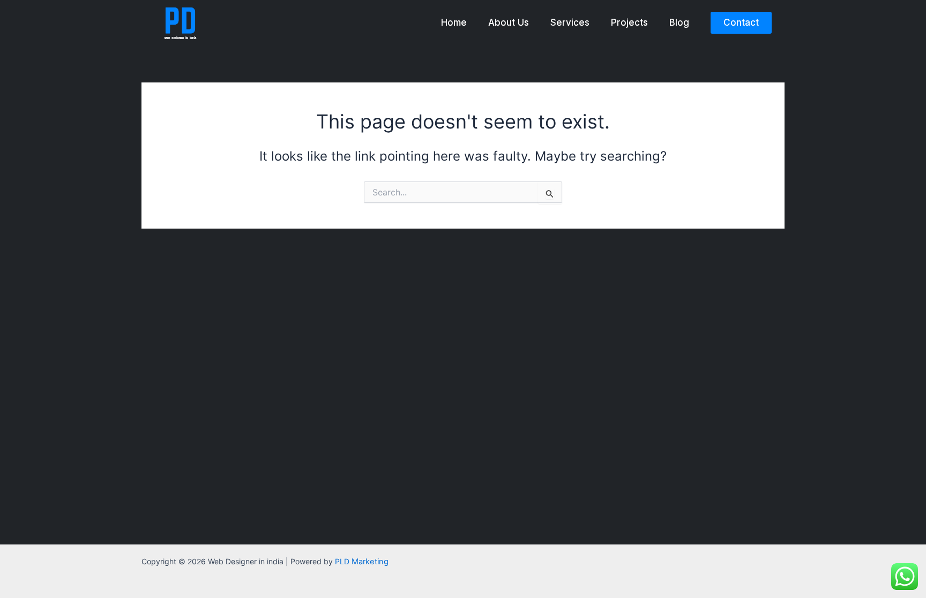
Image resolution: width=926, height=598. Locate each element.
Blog (679, 22)
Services (569, 22)
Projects (629, 22)
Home (454, 22)
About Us (508, 22)
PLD (362, 561)
